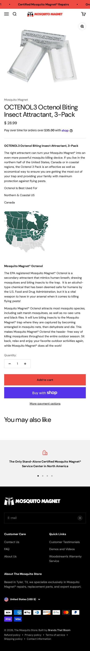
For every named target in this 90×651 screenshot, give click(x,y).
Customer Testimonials (64, 542)
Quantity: (10, 355)
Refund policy (12, 635)
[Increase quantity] (25, 364)
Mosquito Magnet (16, 100)
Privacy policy (33, 635)
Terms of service (55, 635)
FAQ (6, 549)
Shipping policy (13, 639)
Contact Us (11, 542)
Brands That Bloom (59, 630)
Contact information (39, 639)
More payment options (45, 403)
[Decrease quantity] (9, 364)
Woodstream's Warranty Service (65, 558)
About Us (10, 556)
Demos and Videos (62, 549)
